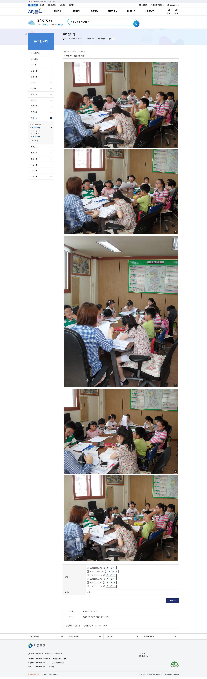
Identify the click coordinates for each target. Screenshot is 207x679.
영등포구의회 (52, 5)
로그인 (168, 13)
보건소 (42, 5)
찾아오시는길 (143, 656)
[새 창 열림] (174, 664)
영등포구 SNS (157, 5)
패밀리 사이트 (74, 636)
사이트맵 (144, 5)
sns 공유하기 (113, 38)
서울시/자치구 (149, 636)
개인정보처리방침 (33, 674)
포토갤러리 (101, 38)
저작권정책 (44, 674)
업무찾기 (142, 653)
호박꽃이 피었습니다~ (90, 611)
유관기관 (109, 636)
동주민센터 (71, 38)
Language (173, 5)
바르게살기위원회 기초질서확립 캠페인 (96, 617)
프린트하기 (109, 38)
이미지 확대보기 (175, 145)
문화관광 (62, 5)
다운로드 (112, 568)
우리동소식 (90, 38)
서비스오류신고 (53, 674)
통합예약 (71, 5)
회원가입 (176, 13)
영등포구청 (33, 5)
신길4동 (81, 38)
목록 (171, 600)
